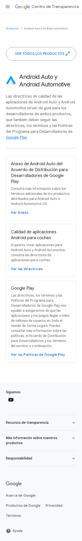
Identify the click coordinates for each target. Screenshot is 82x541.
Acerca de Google (21, 495)
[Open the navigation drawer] (8, 7)
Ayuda (17, 531)
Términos (13, 516)
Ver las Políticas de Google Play (38, 355)
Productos (12, 28)
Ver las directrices (27, 269)
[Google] (14, 484)
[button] (41, 422)
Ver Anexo (20, 213)
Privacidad (54, 506)
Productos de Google (23, 506)
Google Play (16, 137)
